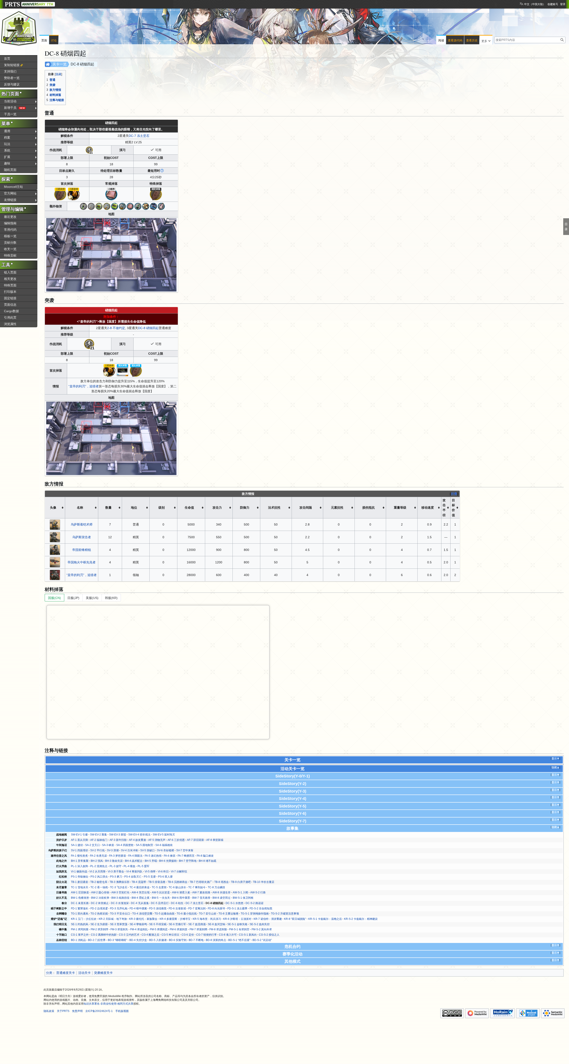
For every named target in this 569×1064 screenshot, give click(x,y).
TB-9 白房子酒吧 (241, 882)
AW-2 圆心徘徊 (100, 892)
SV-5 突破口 (147, 850)
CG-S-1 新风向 (248, 934)
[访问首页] (19, 28)
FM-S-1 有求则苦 (239, 929)
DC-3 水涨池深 (120, 903)
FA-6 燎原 (169, 855)
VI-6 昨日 (163, 871)
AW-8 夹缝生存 (221, 892)
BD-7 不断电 (196, 940)
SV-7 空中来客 (184, 850)
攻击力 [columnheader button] (217, 507)
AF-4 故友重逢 (137, 839)
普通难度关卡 (65, 973)
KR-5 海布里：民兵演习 (207, 918)
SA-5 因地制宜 (144, 845)
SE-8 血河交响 (216, 924)
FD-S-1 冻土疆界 (237, 908)
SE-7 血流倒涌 (197, 924)
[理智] (89, 150)
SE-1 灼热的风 (79, 924)
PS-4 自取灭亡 (133, 876)
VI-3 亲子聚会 (116, 871)
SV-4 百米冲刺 (129, 850)
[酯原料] (83, 206)
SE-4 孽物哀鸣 (138, 924)
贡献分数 (10, 242)
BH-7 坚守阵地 (187, 860)
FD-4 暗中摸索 (138, 908)
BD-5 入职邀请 (158, 940)
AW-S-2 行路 (258, 892)
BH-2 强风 (97, 860)
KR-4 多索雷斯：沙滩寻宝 (175, 918)
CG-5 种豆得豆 (170, 934)
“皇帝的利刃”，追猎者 (83, 386)
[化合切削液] (153, 206)
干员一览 (10, 114)
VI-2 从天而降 (97, 871)
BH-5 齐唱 (151, 860)
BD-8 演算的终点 (216, 940)
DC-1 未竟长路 (80, 903)
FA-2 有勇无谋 (98, 855)
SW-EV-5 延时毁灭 (164, 834)
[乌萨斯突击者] (54, 537)
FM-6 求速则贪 (178, 929)
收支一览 (10, 249)
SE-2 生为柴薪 (99, 924)
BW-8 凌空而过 (221, 897)
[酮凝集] (107, 206)
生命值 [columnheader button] (189, 507)
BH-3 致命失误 (114, 860)
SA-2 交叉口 (92, 845)
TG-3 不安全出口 (120, 913)
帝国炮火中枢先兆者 (82, 562)
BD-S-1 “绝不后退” (239, 940)
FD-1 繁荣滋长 (79, 908)
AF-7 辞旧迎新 (195, 839)
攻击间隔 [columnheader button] (305, 507)
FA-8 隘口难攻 (205, 855)
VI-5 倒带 (150, 871)
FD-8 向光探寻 (216, 908)
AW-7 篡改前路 (201, 892)
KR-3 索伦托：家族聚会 (143, 918)
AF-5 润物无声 (156, 839)
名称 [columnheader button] (80, 507)
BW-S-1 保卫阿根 (243, 897)
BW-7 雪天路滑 (201, 897)
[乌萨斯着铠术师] (54, 524)
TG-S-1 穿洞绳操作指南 (255, 913)
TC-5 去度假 (159, 887)
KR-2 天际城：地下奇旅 (113, 918)
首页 (7, 58)
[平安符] (60, 194)
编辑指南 (10, 223)
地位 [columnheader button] (134, 507)
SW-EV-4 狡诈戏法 (139, 834)
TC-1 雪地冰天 (79, 887)
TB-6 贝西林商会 (177, 882)
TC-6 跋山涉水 (177, 887)
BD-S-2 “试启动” (262, 940)
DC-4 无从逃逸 (140, 903)
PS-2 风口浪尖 (99, 876)
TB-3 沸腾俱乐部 (119, 882)
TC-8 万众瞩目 (216, 887)
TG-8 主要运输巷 (228, 913)
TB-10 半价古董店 (263, 882)
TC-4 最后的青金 (140, 887)
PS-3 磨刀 (116, 876)
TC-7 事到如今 (197, 887)
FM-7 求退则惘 (198, 929)
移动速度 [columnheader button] (427, 507)
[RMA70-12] (146, 206)
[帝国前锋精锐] (54, 549)
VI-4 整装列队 (134, 871)
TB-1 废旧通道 (79, 882)
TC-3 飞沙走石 (118, 887)
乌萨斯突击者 (81, 537)
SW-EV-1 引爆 (79, 834)
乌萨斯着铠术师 (81, 524)
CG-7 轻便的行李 (206, 934)
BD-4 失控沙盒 (138, 940)
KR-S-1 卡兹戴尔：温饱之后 (325, 918)
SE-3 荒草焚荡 (118, 924)
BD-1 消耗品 (78, 940)
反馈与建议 (12, 84)
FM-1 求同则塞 (79, 929)
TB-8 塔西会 (221, 882)
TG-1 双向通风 (79, 913)
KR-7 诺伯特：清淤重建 (268, 918)
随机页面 (10, 170)
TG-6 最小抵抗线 (187, 913)
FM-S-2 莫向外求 (262, 929)
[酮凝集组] (122, 206)
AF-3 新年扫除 (118, 839)
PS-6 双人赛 (165, 876)
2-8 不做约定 (116, 328)
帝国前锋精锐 (81, 550)
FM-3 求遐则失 (119, 929)
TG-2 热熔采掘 (99, 913)
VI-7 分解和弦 (179, 871)
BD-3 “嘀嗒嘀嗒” (117, 940)
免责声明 (77, 1011)
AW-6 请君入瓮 (181, 892)
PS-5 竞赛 (150, 876)
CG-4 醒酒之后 (150, 934)
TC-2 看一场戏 (99, 887)
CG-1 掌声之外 (80, 934)
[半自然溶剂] (161, 206)
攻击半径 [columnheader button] (444, 507)
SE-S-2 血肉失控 (260, 924)
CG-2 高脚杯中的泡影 (104, 934)
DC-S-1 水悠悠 (234, 903)
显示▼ (555, 758)
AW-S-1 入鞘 (240, 892)
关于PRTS (63, 1011)
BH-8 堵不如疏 (207, 860)
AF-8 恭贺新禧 (214, 839)
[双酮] (91, 206)
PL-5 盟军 (143, 866)
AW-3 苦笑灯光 (120, 892)
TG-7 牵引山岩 (207, 913)
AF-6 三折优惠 (176, 839)
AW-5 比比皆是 (161, 892)
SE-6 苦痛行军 (177, 924)
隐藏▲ (555, 767)
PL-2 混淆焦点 (98, 866)
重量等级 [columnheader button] (400, 507)
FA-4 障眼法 (135, 855)
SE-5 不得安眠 (157, 924)
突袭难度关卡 (103, 973)
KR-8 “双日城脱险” (295, 918)
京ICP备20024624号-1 (99, 1011)
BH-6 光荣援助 (168, 860)
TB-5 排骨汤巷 (156, 882)
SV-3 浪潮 (113, 850)
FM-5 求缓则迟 (159, 929)
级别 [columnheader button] (161, 507)
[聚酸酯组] (114, 206)
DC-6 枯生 (177, 903)
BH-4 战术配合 (133, 860)
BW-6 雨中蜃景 (181, 897)
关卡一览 (59, 64)
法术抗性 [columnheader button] (274, 507)
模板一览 (10, 236)
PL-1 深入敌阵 (79, 866)
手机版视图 (122, 1011)
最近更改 (10, 216)
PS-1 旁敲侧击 (79, 876)
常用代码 (10, 229)
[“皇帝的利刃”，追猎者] (54, 575)
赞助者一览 (12, 78)
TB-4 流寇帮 (139, 882)
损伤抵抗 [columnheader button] (368, 507)
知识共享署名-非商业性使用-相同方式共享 (108, 1003)
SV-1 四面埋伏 (79, 850)
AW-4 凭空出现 (141, 892)
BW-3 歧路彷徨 (120, 897)
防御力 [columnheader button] (244, 507)
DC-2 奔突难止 (100, 903)
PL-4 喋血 (129, 866)
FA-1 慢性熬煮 (79, 855)
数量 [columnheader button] (108, 507)
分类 (49, 973)
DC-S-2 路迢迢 (254, 903)
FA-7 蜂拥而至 (186, 855)
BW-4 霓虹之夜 (141, 897)
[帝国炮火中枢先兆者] (54, 562)
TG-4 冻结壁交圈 (142, 913)
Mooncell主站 (13, 186)
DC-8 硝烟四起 (148, 328)
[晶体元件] (138, 206)
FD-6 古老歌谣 (177, 908)
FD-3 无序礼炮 (118, 908)
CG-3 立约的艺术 (129, 934)
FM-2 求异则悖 (99, 929)
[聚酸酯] (99, 206)
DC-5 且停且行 (160, 903)
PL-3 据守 (115, 866)
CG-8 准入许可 (228, 934)
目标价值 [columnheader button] (453, 507)
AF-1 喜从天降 (79, 839)
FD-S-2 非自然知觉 (261, 908)
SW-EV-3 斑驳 (117, 834)
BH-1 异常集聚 (79, 860)
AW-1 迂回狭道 (80, 892)
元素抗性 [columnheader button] (337, 507)
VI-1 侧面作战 (79, 871)
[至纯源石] (73, 194)
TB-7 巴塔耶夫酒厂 (201, 882)
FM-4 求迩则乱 (139, 929)
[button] (486, 40)
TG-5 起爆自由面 (164, 913)
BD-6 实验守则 (177, 940)
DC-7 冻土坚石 (139, 136)
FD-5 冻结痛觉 (157, 908)
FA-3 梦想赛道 (117, 855)
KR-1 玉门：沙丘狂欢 (83, 918)
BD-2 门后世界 (97, 940)
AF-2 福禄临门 (98, 839)
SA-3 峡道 (108, 845)
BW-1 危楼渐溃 (80, 897)
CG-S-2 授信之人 (269, 934)
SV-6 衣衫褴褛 (165, 850)
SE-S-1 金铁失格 (237, 924)
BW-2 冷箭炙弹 (100, 897)
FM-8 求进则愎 (218, 929)
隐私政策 (49, 1011)
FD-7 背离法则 (197, 908)
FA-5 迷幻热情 (153, 855)
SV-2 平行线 (97, 850)
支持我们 (10, 71)
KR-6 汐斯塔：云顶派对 (237, 918)
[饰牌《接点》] (122, 370)
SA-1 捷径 (77, 845)
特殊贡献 (10, 255)
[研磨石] (111, 194)
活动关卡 (84, 973)
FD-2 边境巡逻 (99, 908)
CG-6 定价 (188, 934)
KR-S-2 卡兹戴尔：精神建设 (361, 918)
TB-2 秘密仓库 (98, 882)
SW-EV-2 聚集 (98, 834)
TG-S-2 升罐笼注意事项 (285, 913)
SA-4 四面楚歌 (125, 845)
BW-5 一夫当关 (161, 897)
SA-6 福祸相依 (164, 845)
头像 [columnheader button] (53, 507)
